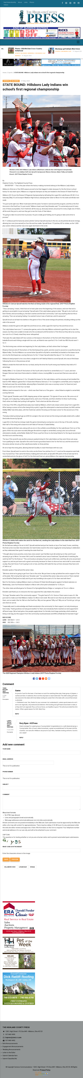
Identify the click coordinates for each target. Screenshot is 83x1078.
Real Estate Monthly (10, 2)
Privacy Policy (45, 1070)
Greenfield (25, 53)
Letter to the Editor (9, 1052)
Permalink (6, 699)
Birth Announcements (10, 1043)
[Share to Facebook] (34, 679)
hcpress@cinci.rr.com (13, 1037)
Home (4, 72)
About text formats (9, 812)
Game (17, 690)
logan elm (23, 867)
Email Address (8, 759)
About (20, 2)
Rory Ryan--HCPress (28, 723)
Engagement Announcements (13, 1046)
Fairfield (12, 55)
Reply (17, 714)
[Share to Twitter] (37, 679)
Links (25, 2)
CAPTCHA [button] (6, 835)
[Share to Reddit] (43, 679)
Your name (6, 749)
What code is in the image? (12, 846)
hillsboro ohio (9, 867)
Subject (6, 784)
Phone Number (8, 771)
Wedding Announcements (11, 1049)
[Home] (41, 17)
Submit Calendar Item (10, 1055)
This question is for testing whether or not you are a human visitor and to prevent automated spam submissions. (41, 844)
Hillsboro (18, 53)
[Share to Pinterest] (40, 679)
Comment (6, 794)
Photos (32, 2)
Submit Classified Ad (10, 1058)
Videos (6, 5)
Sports (12, 53)
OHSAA (32, 867)
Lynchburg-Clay (34, 53)
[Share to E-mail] (46, 679)
